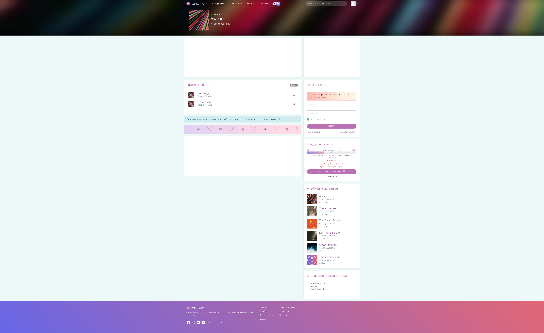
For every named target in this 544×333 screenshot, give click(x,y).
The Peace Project (330, 220)
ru (210, 322)
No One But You (204, 102)
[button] (206, 27)
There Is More (327, 208)
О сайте (263, 311)
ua (215, 322)
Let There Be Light (330, 232)
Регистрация (313, 132)
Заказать (263, 319)
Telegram (284, 315)
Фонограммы (217, 3)
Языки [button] (249, 3)
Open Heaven (328, 245)
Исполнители (235, 3)
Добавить (263, 3)
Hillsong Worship (220, 23)
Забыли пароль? (348, 132)
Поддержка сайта (267, 315)
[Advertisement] (242, 57)
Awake (323, 196)
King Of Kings (202, 93)
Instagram (284, 311)
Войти (331, 126)
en (220, 322)
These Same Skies (330, 257)
